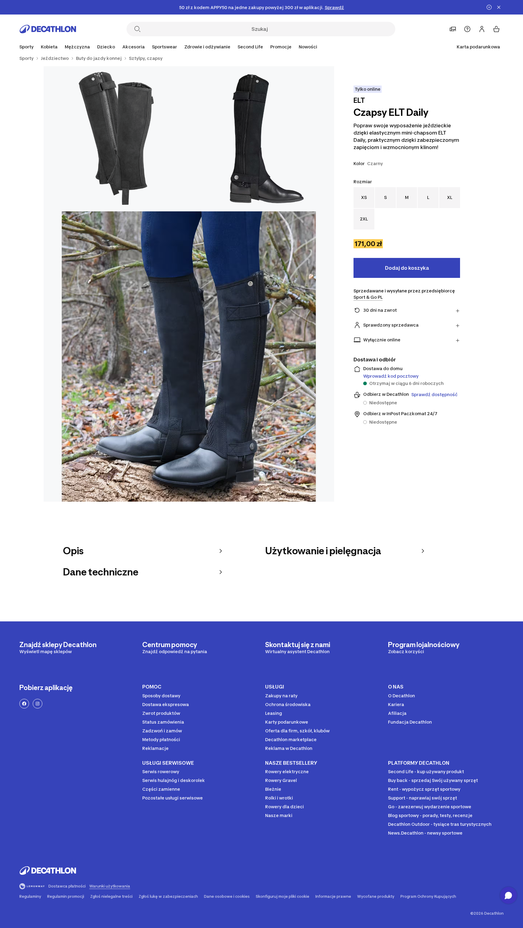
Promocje (280, 46)
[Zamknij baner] (499, 7)
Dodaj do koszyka (407, 268)
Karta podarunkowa (478, 46)
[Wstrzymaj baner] (489, 7)
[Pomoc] (467, 29)
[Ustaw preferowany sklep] (453, 29)
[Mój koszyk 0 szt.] (496, 29)
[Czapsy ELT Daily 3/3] (189, 356)
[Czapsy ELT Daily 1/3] (261, 138)
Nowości (308, 46)
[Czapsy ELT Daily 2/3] (116, 138)
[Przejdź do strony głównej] (47, 29)
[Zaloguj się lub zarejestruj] (482, 29)
